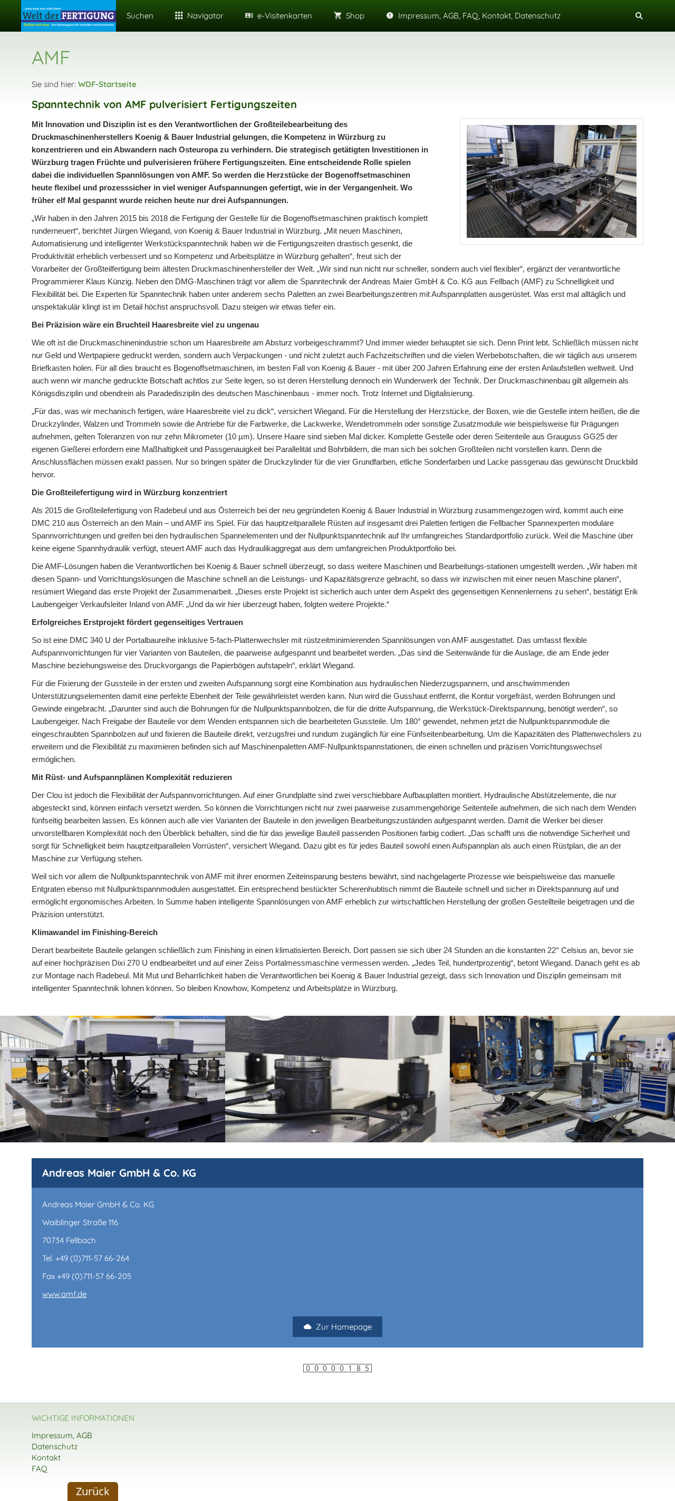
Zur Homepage (344, 1327)
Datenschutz (55, 1446)
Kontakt (46, 1457)
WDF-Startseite (107, 84)
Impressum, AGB (62, 1435)
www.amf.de (64, 1294)
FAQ (39, 1469)
